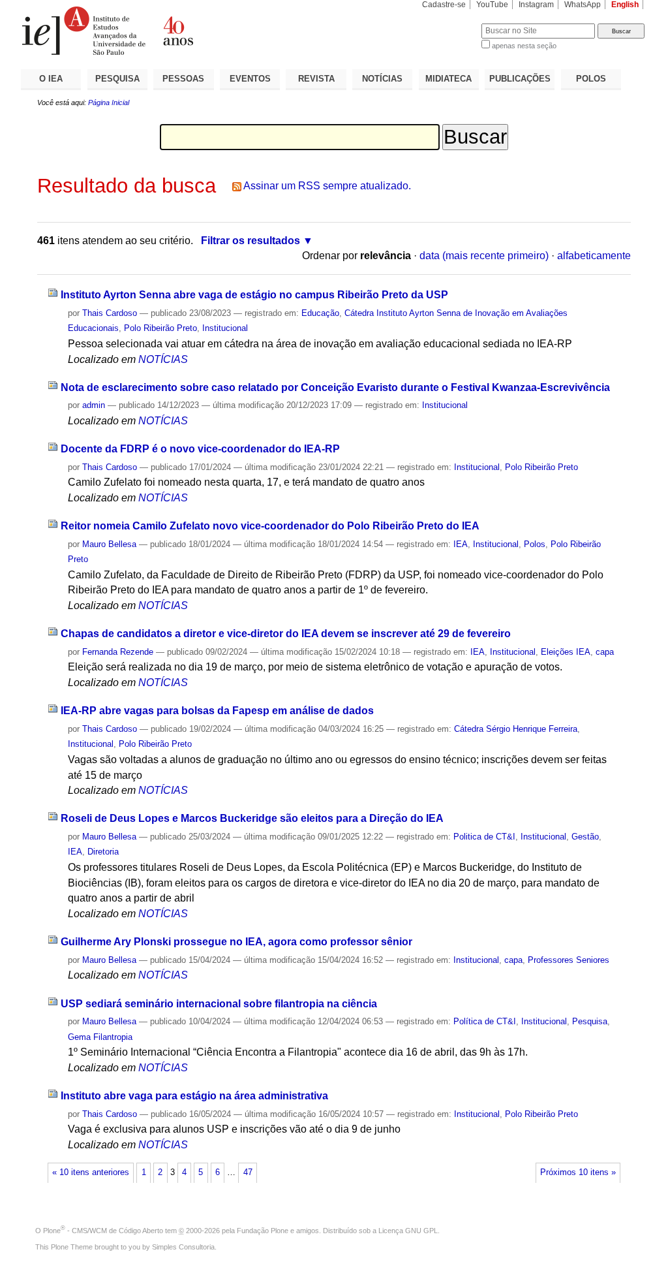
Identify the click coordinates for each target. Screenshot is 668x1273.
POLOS (591, 79)
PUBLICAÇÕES (520, 79)
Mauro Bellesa (109, 544)
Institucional (225, 328)
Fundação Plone (262, 1230)
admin (93, 405)
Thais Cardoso (109, 313)
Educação (320, 313)
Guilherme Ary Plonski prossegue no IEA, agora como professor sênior (236, 941)
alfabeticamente (594, 255)
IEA (460, 544)
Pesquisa (589, 1021)
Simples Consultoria (183, 1247)
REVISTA (316, 79)
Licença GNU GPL (408, 1230)
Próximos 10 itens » (578, 1172)
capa (605, 652)
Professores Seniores (568, 960)
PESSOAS (183, 79)
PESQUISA (117, 79)
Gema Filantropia (100, 1037)
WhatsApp (582, 4)
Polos (534, 544)
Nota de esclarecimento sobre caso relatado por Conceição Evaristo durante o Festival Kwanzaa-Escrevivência (335, 387)
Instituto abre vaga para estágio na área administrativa (194, 1095)
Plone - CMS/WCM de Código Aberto (103, 1230)
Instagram (536, 4)
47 (247, 1172)
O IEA (51, 79)
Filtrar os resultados (250, 240)
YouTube (492, 4)
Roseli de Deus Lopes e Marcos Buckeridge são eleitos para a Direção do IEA (252, 818)
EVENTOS (250, 79)
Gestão (585, 836)
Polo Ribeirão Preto (160, 328)
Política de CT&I (484, 1021)
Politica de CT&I (484, 836)
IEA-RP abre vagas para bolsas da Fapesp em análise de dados (217, 710)
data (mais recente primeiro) (484, 255)
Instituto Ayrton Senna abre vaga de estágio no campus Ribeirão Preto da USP (254, 294)
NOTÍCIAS (382, 79)
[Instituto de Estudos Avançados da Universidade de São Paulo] (177, 31)
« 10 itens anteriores (90, 1172)
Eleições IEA (565, 652)
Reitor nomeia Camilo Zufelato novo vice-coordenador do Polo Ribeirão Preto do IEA (270, 525)
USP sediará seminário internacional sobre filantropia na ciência (219, 1003)
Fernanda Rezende (117, 652)
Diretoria (103, 852)
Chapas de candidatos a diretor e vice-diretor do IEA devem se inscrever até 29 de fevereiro (286, 633)
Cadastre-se (444, 4)
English (625, 4)
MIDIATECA (448, 79)
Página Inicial (108, 102)
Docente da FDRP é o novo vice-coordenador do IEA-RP (200, 448)
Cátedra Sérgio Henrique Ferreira (515, 729)
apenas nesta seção (524, 46)
